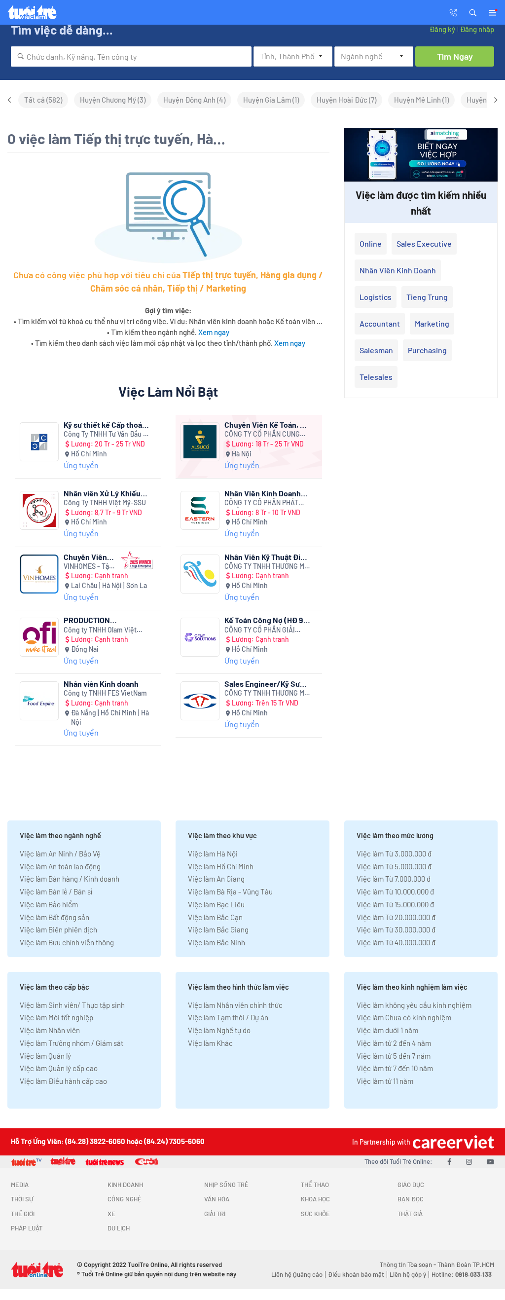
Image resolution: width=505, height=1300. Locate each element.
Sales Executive (424, 243)
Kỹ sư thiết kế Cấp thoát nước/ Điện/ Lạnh (104, 424)
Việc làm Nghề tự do (219, 1030)
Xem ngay (213, 332)
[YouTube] (490, 1161)
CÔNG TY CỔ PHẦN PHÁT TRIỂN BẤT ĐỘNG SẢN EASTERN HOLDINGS (261, 503)
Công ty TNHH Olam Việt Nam (100, 630)
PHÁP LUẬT (26, 1228)
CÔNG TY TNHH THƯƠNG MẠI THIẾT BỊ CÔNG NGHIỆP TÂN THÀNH (267, 693)
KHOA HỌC (315, 1199)
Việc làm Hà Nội (213, 853)
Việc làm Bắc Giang (218, 929)
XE (111, 1214)
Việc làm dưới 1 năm (387, 1030)
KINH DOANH (125, 1185)
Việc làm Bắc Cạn (215, 917)
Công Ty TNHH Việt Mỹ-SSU (105, 502)
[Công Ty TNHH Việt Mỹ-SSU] (39, 510)
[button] (473, 11)
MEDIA (20, 1185)
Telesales (376, 376)
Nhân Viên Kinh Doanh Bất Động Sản (262, 493)
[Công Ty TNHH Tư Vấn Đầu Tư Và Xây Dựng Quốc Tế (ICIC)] (39, 442)
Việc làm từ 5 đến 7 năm (394, 1055)
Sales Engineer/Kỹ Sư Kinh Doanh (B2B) (262, 683)
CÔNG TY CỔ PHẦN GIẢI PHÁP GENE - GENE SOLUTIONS (259, 630)
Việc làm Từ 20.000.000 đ (396, 917)
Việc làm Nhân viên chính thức (235, 1005)
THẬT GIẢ (410, 1214)
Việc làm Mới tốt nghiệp (56, 1017)
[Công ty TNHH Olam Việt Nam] (39, 637)
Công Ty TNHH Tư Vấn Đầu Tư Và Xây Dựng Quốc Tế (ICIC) (107, 434)
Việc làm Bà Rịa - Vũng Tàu (230, 891)
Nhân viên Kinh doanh (101, 683)
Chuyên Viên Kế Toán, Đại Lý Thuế (267, 424)
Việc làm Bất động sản (54, 917)
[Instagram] (469, 1161)
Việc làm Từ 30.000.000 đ (396, 929)
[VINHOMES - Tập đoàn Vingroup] (39, 574)
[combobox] (131, 56)
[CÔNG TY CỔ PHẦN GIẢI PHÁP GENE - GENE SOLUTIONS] (200, 637)
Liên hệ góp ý (408, 1274)
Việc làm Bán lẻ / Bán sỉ (56, 891)
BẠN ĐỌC (410, 1199)
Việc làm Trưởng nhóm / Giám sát (71, 1043)
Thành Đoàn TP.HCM (465, 1264)
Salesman (376, 350)
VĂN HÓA (216, 1199)
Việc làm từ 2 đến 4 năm (394, 1043)
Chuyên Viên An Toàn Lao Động (85, 556)
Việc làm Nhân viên (50, 1030)
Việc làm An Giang (216, 878)
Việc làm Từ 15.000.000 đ (395, 904)
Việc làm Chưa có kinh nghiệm (404, 1017)
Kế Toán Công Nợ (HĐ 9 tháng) (263, 620)
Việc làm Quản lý (45, 1055)
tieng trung (427, 296)
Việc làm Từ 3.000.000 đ (394, 853)
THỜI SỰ (22, 1199)
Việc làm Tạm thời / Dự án (228, 1017)
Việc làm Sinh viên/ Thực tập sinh (72, 1005)
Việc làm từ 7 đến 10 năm (395, 1068)
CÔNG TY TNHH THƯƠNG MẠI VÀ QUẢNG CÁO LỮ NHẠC (267, 566)
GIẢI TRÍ (214, 1214)
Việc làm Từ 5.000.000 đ (394, 866)
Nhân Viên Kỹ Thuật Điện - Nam (266, 556)
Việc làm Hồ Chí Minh (220, 866)
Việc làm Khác (210, 1043)
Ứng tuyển (81, 465)
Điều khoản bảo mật (356, 1274)
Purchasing (427, 350)
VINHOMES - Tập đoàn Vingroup (88, 566)
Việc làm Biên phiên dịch (58, 929)
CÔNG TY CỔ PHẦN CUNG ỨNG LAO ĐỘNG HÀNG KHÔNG (262, 434)
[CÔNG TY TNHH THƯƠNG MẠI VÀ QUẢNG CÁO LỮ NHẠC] (200, 574)
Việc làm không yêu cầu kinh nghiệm (414, 1005)
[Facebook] (449, 1161)
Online (371, 243)
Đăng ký (442, 29)
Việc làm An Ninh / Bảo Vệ (60, 853)
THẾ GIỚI (23, 1214)
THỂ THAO (315, 1185)
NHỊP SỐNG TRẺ (226, 1185)
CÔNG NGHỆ (125, 1199)
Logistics (376, 296)
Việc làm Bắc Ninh (216, 942)
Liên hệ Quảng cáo (297, 1274)
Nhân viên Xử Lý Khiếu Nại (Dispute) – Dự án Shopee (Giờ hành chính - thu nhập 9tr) (105, 493)
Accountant (380, 323)
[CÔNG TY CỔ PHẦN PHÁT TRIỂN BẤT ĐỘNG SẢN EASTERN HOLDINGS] (200, 510)
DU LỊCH (119, 1228)
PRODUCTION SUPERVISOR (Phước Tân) (100, 620)
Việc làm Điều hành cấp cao (63, 1081)
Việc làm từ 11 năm (385, 1081)
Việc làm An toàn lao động (60, 866)
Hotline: (462, 1274)
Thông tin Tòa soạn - (408, 1264)
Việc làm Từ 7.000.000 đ (394, 878)
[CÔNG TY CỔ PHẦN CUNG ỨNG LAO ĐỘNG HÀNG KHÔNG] (200, 442)
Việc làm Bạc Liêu (216, 904)
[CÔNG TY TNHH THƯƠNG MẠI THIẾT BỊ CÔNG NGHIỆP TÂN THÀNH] (200, 701)
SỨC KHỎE (315, 1214)
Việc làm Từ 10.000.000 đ (395, 891)
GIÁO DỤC (410, 1185)
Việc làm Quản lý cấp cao (59, 1068)
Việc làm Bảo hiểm (49, 904)
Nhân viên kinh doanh (398, 270)
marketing (432, 323)
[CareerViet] (452, 1142)
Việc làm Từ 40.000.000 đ (396, 942)
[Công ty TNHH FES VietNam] (39, 701)
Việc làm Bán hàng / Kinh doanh (69, 878)
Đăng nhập (477, 29)
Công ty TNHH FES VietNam (105, 693)
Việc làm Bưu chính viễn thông (67, 942)
